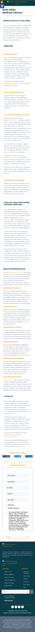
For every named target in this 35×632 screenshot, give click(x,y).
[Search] (31, 592)
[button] (2, 2)
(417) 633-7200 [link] (20, 446)
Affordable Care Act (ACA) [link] (14, 273)
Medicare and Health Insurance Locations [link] (12, 436)
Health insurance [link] (8, 380)
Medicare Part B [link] (13, 158)
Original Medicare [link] (13, 83)
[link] (2, 6)
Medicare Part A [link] (13, 120)
